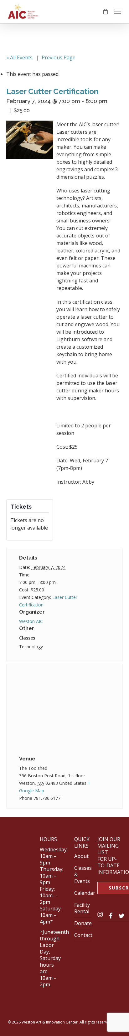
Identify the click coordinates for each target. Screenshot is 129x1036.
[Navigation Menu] (117, 11)
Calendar (84, 892)
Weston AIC (31, 621)
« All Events (19, 57)
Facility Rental (82, 908)
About (81, 856)
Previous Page (58, 57)
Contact (83, 935)
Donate (83, 923)
